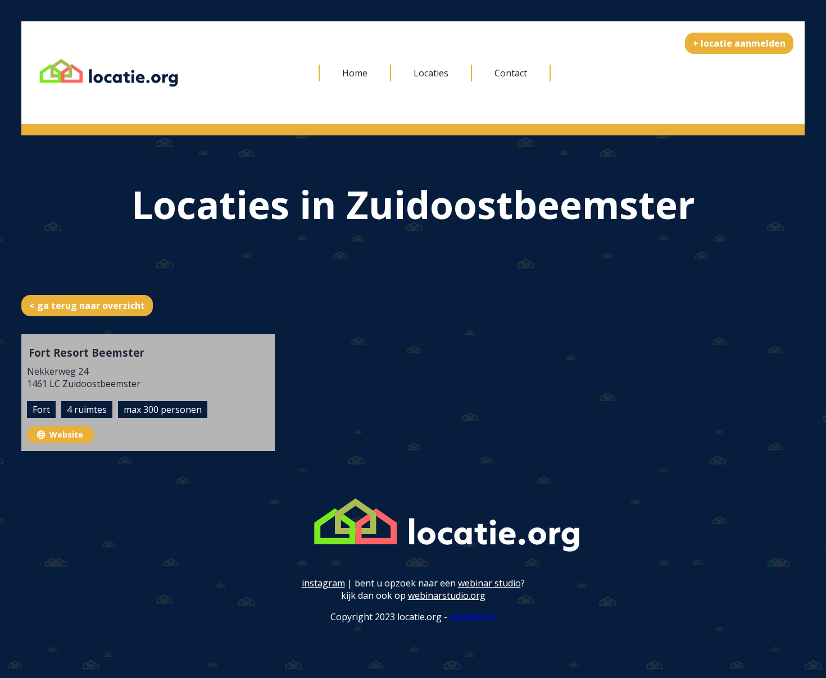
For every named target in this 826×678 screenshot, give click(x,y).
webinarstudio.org (446, 595)
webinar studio (489, 583)
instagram (323, 583)
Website (66, 434)
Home (354, 73)
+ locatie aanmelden (739, 43)
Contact (510, 73)
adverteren (473, 617)
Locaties (431, 73)
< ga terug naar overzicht (87, 305)
